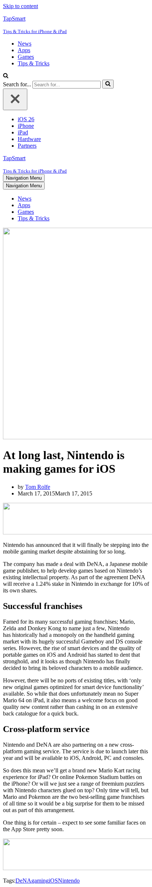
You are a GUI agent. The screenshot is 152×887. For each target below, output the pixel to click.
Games (26, 57)
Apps (24, 50)
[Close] (15, 99)
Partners (27, 146)
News (24, 43)
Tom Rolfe (37, 487)
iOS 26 (26, 119)
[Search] (5, 76)
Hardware (29, 139)
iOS (53, 880)
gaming (40, 880)
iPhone (26, 126)
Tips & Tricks (33, 63)
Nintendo (69, 880)
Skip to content (20, 6)
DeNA (23, 880)
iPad (23, 132)
